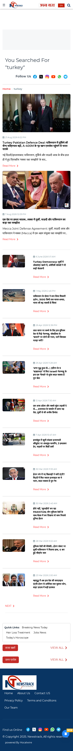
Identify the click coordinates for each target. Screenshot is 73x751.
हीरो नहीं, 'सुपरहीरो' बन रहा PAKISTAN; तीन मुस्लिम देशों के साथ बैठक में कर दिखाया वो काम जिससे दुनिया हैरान (49, 513)
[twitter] (41, 78)
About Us (23, 693)
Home (7, 88)
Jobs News (40, 632)
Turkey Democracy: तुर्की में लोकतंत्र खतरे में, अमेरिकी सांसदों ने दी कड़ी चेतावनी (49, 265)
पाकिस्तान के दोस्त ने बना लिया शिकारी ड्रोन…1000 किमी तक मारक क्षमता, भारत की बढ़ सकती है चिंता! (49, 299)
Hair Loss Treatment (18, 632)
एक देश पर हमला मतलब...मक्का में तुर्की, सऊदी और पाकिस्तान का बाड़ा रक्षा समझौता (34, 221)
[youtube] (53, 78)
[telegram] (65, 78)
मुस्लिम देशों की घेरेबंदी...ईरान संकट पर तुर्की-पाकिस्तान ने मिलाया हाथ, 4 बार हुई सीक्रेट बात (49, 549)
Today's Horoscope (17, 637)
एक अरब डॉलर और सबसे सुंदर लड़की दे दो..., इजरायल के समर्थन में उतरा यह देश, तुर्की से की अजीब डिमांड (50, 409)
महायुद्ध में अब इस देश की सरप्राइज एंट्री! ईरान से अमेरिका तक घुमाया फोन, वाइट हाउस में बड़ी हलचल (49, 584)
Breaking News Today (35, 627)
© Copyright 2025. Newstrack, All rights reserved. (35, 736)
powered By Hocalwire (18, 742)
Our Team (11, 707)
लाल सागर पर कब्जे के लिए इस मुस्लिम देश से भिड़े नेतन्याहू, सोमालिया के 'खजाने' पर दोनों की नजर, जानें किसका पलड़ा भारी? (49, 335)
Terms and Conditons (41, 700)
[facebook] (35, 78)
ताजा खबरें (10, 647)
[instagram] (47, 78)
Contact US (42, 693)
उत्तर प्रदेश (10, 659)
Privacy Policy (13, 700)
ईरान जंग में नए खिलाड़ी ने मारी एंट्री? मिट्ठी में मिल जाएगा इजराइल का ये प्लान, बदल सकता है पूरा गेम (49, 477)
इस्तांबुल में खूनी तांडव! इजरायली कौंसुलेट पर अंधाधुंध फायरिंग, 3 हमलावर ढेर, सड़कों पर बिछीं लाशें (50, 443)
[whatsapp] (59, 78)
